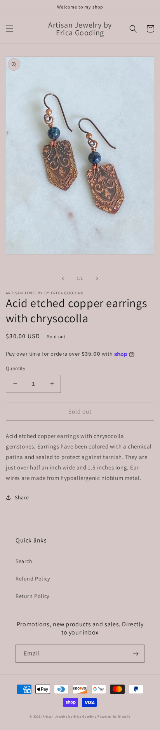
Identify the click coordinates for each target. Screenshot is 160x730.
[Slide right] (97, 278)
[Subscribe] (135, 654)
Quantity (15, 368)
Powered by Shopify (113, 716)
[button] (9, 28)
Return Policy (32, 596)
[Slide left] (62, 278)
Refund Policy (33, 578)
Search (24, 561)
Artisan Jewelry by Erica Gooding (69, 716)
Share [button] (22, 497)
